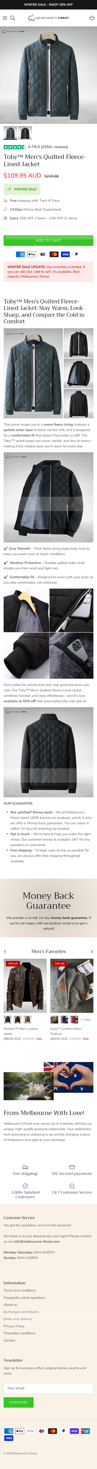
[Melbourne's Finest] (48, 18)
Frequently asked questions (24, 1297)
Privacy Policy (14, 1326)
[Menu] (5, 18)
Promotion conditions (19, 1333)
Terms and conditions (20, 1290)
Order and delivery (18, 1319)
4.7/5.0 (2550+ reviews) (48, 146)
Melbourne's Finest (25, 1453)
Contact (9, 1340)
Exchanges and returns (21, 1312)
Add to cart (48, 240)
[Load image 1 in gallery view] (48, 75)
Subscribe (18, 1402)
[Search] (15, 18)
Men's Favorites (48, 951)
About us (10, 1304)
